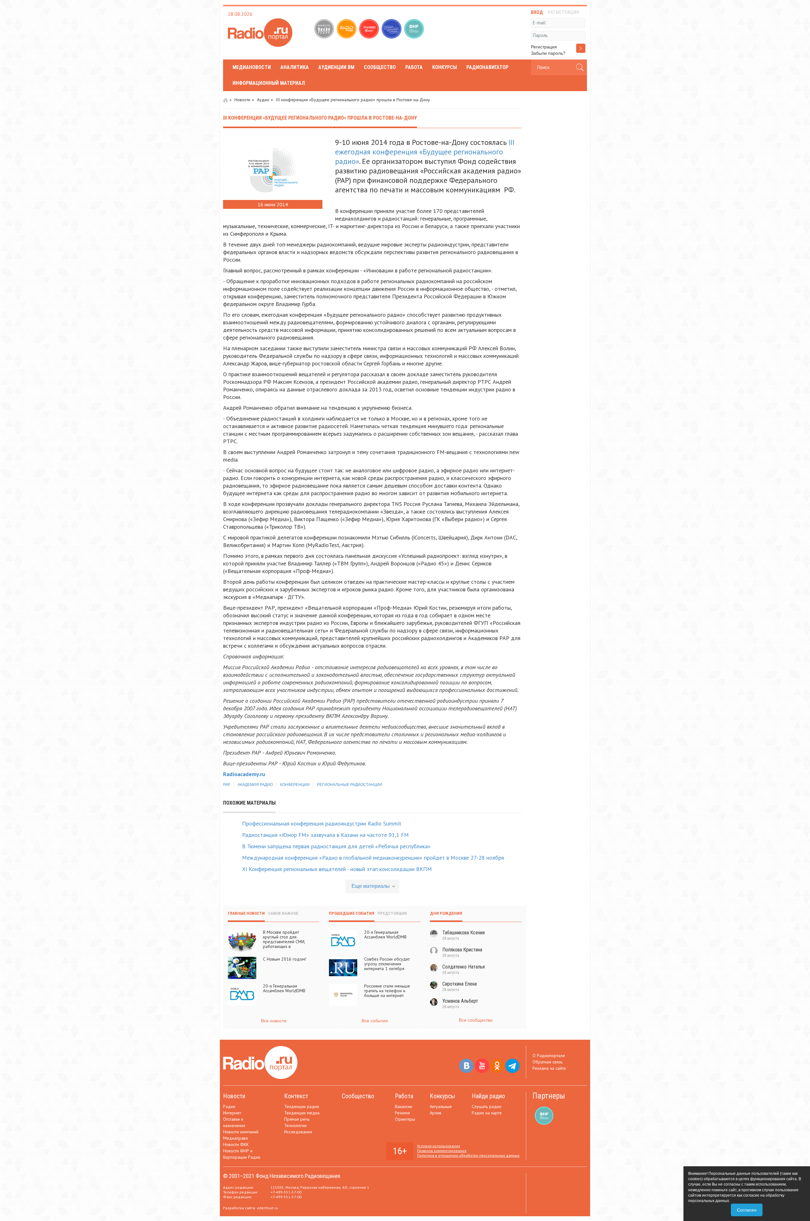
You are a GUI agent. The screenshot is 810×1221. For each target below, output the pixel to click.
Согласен (747, 1209)
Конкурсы (444, 67)
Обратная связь (548, 1062)
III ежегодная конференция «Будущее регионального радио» (424, 151)
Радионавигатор (487, 67)
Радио (229, 1106)
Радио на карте (487, 1113)
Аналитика (294, 67)
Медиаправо (235, 1138)
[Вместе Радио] (324, 29)
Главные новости (246, 913)
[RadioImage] (347, 29)
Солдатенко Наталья (463, 967)
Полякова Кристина (462, 950)
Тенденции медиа (302, 1113)
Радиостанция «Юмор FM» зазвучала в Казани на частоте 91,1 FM (325, 834)
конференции (295, 784)
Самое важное (283, 913)
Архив (435, 1113)
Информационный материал (269, 83)
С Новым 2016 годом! (284, 959)
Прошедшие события (351, 913)
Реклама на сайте (549, 1068)
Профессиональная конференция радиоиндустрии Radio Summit (321, 823)
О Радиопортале (549, 1055)
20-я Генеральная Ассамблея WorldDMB (284, 988)
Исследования (298, 1132)
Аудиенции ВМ (336, 67)
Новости (242, 100)
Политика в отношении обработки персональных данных (468, 1155)
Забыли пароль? (548, 53)
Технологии (295, 1125)
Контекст (296, 1096)
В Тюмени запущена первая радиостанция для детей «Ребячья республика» (336, 846)
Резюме (402, 1113)
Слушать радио (487, 1106)
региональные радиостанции (349, 784)
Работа (414, 67)
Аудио (263, 100)
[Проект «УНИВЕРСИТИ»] (369, 29)
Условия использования (438, 1145)
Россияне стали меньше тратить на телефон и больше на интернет (387, 990)
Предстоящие (392, 913)
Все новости (273, 1020)
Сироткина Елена (459, 984)
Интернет (232, 1113)
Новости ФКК (236, 1144)
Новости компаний (241, 1132)
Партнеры (549, 1095)
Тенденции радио (301, 1106)
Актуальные (441, 1106)
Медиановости (252, 67)
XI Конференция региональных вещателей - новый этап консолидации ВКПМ (337, 869)
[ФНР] (414, 29)
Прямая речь (296, 1119)
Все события (375, 1020)
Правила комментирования (441, 1150)
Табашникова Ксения (463, 933)
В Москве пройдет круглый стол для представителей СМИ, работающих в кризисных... (284, 941)
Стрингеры (405, 1119)
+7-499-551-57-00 (286, 1192)
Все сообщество (476, 1020)
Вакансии (403, 1106)
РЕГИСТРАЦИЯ (563, 12)
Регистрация (544, 46)
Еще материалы (371, 886)
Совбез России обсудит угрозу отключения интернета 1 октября (387, 963)
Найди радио (488, 1096)
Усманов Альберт (460, 1001)
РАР (226, 784)
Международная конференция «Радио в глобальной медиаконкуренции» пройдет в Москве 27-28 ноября (373, 857)
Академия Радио (255, 784)
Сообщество (380, 67)
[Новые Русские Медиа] (392, 29)
